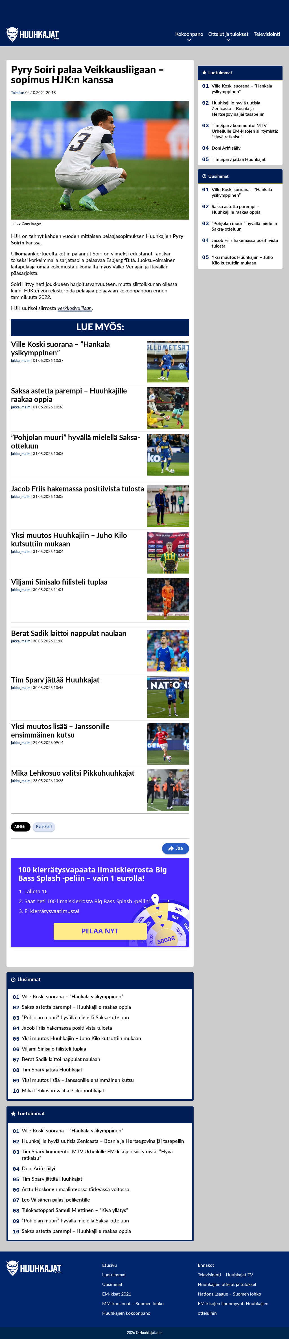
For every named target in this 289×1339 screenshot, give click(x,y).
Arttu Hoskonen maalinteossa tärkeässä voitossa (75, 1189)
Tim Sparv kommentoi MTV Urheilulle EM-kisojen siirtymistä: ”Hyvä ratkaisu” (97, 1155)
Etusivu (109, 1265)
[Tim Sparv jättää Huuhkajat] (168, 697)
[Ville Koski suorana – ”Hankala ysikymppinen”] (168, 361)
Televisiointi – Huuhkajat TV (225, 1275)
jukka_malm (20, 361)
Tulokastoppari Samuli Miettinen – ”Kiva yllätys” (75, 1210)
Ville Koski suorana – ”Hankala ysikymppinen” (72, 996)
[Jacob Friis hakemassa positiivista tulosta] (168, 506)
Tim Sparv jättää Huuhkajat (55, 680)
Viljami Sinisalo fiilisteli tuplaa (59, 582)
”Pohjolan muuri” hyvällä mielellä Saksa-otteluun (75, 1017)
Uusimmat (29, 979)
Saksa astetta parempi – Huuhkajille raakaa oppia (76, 1007)
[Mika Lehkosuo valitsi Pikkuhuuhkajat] (168, 790)
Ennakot (206, 1265)
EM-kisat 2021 (116, 1294)
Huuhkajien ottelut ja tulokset (227, 1284)
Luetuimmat (31, 1113)
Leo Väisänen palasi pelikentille (56, 1200)
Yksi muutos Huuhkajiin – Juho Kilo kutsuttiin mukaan (81, 1038)
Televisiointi (267, 34)
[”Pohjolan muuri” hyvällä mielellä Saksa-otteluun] (168, 455)
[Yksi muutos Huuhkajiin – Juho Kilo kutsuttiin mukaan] (168, 553)
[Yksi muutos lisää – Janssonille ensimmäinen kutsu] (168, 744)
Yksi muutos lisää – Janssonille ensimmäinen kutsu (78, 1080)
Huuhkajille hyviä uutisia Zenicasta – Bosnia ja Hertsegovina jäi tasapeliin (103, 1141)
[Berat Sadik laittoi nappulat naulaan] (168, 650)
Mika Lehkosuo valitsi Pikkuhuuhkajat (73, 773)
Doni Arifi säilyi (38, 1168)
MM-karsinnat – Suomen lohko (133, 1303)
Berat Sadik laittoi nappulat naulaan (68, 633)
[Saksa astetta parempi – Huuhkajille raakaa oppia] (168, 408)
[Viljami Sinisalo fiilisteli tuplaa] (168, 599)
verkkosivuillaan (75, 308)
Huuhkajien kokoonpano (126, 1313)
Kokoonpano (189, 34)
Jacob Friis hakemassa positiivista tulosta (77, 489)
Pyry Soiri (44, 827)
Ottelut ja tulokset (228, 34)
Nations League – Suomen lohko (229, 1294)
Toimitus (18, 93)
